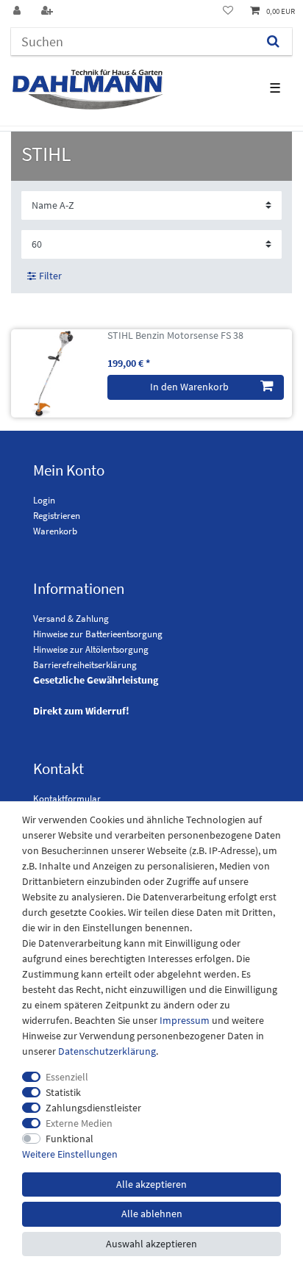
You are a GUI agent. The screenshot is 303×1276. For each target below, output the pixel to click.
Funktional (69, 1138)
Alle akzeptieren (151, 1184)
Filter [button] (50, 275)
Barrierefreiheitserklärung (85, 664)
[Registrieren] (48, 11)
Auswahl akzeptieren (151, 1243)
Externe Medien (79, 1123)
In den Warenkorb (189, 386)
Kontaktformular (67, 798)
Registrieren (56, 515)
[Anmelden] (18, 11)
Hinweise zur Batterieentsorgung (98, 633)
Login (44, 500)
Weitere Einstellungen (70, 1154)
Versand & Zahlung (71, 618)
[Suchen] (273, 41)
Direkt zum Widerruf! (81, 710)
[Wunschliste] (228, 11)
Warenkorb (55, 531)
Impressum (185, 1020)
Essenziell (67, 1076)
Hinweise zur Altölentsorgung (91, 649)
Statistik (63, 1092)
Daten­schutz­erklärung (107, 1051)
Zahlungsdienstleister (93, 1107)
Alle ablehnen (151, 1213)
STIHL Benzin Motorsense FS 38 (175, 335)
